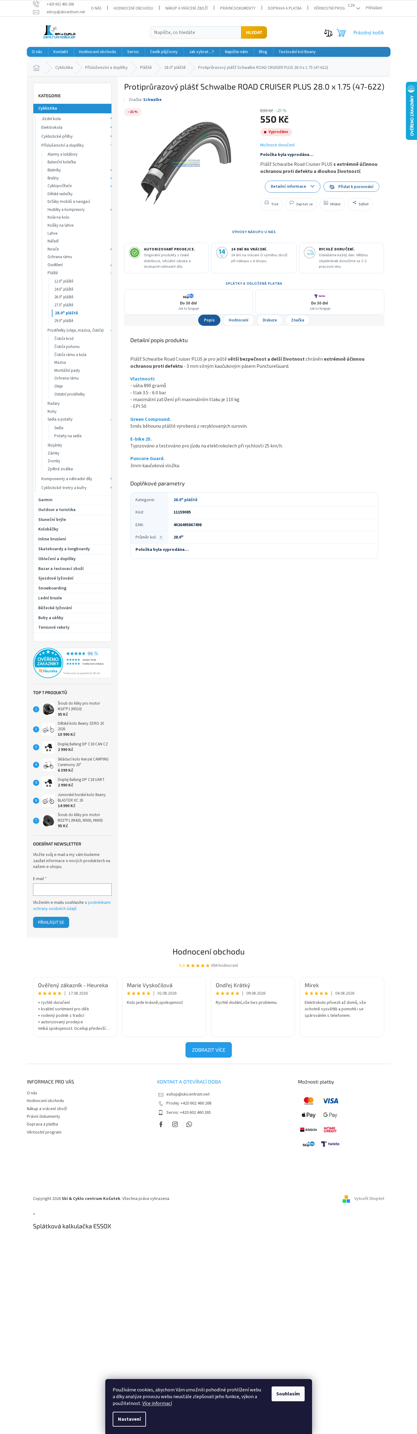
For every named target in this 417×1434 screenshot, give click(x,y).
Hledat (254, 32)
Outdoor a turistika (57, 510)
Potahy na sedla (67, 436)
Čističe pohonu (67, 347)
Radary (54, 403)
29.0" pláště (63, 321)
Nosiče (53, 249)
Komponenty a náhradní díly (66, 479)
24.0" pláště (63, 289)
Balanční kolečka (62, 162)
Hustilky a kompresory (66, 209)
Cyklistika (47, 108)
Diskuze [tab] (270, 320)
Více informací (157, 1403)
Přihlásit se (51, 922)
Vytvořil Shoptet (369, 1199)
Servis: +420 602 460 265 (188, 1112)
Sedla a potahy (60, 419)
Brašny (53, 178)
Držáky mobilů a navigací (69, 201)
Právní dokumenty (238, 8)
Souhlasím (288, 1393)
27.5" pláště (63, 305)
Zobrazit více (208, 1050)
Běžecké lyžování (55, 608)
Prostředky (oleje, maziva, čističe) (76, 330)
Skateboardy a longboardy (64, 549)
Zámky (53, 453)
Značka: (145, 100)
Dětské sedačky (60, 194)
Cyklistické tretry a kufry (64, 488)
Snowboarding (52, 588)
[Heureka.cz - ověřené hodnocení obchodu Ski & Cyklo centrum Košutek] (72, 663)
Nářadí (53, 241)
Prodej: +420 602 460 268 (188, 1103)
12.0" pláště (63, 281)
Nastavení (129, 1419)
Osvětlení (55, 265)
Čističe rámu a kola (70, 355)
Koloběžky (48, 529)
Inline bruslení (52, 539)
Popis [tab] (209, 320)
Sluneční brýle (52, 520)
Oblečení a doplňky (57, 559)
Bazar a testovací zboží (61, 569)
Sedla (58, 428)
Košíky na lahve (60, 225)
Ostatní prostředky (69, 394)
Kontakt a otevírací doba (189, 1081)
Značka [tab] (297, 320)
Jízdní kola (51, 119)
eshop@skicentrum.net (188, 1094)
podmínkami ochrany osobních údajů (72, 905)
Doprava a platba (285, 8)
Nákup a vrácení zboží (186, 8)
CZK (351, 5)
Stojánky (55, 445)
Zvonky (54, 461)
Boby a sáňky (50, 618)
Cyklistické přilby (57, 136)
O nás (96, 8)
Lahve (52, 233)
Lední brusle (50, 598)
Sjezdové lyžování (55, 578)
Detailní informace (288, 186)
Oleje (58, 386)
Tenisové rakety (53, 627)
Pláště (53, 273)
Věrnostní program (333, 8)
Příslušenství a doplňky (62, 145)
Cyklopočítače (60, 186)
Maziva (60, 362)
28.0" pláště (66, 313)
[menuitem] (37, 52)
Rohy (52, 411)
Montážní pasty (67, 370)
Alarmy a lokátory (62, 154)
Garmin (45, 500)
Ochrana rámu (60, 257)
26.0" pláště (63, 297)
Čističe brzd (63, 339)
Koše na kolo (58, 217)
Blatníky (54, 170)
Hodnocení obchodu (133, 8)
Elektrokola (51, 127)
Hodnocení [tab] (238, 320)
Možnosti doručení (277, 145)
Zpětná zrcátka (60, 469)
